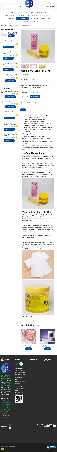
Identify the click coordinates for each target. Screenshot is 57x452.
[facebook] (10, 425)
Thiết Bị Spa (29, 12)
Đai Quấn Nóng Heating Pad (11, 91)
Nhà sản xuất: (25, 79)
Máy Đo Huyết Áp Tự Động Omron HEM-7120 (11, 75)
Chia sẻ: (23, 102)
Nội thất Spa (10, 18)
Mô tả (23, 109)
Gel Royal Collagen (9, 101)
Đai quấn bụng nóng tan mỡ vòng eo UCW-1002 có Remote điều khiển (10, 124)
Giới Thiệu (21, 12)
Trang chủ (13, 12)
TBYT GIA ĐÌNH (34, 18)
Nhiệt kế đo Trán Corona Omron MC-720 (9, 112)
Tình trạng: (24, 92)
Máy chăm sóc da (41, 12)
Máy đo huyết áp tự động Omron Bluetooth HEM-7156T (10, 41)
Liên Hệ (33, 21)
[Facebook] (27, 102)
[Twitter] (29, 102)
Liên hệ (29, 348)
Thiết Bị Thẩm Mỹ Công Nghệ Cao (15, 15)
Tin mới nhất (25, 21)
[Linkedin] (31, 102)
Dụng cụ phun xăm (44, 15)
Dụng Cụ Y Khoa (46, 18)
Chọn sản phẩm (35, 96)
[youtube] (10, 428)
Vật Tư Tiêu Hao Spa (22, 18)
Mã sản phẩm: (25, 82)
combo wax (29, 316)
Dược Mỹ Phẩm (32, 15)
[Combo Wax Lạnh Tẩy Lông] (33, 102)
